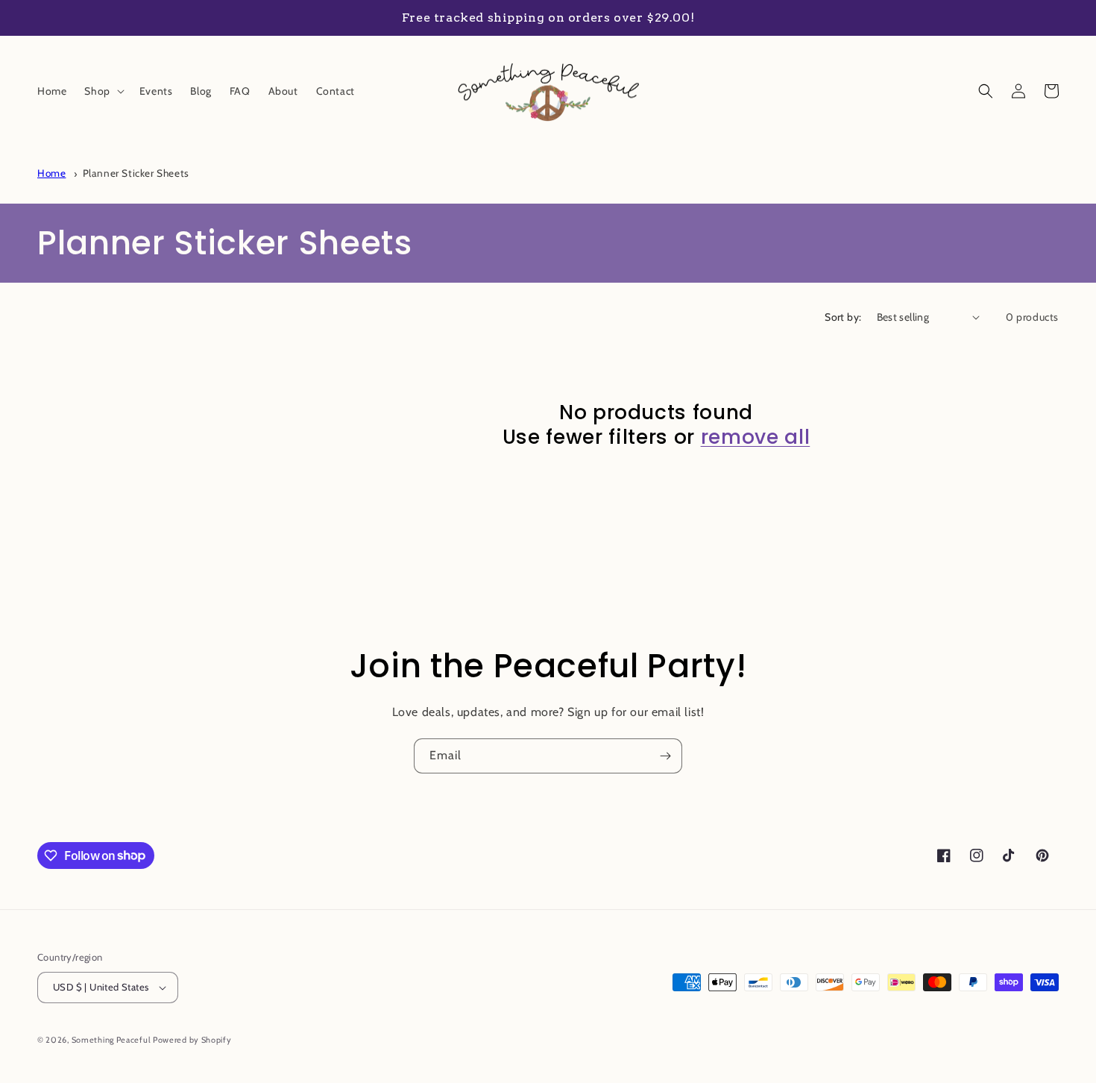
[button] (102, 91)
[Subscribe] (665, 755)
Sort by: (843, 317)
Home (51, 173)
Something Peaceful (112, 1040)
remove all (755, 437)
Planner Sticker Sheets (136, 173)
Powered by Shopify (192, 1040)
